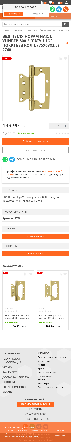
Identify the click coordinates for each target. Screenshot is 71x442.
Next (67, 266)
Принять (60, 430)
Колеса (41, 364)
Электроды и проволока (50, 387)
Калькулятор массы (35, 404)
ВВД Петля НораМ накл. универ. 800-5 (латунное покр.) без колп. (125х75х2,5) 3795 (51, 319)
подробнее (60, 434)
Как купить (10, 372)
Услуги (7, 367)
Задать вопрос (35, 253)
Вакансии (9, 391)
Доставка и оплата (15, 377)
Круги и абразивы (47, 372)
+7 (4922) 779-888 (35, 414)
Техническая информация (11, 360)
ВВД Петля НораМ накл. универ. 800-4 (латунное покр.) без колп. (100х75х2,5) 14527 (17, 319)
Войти (67, 2)
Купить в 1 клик (35, 150)
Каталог (43, 353)
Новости (8, 382)
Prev (60, 266)
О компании (11, 353)
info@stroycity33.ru (35, 419)
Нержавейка (44, 375)
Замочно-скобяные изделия (52, 357)
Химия (41, 379)
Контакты (35, 409)
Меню (54, 16)
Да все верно (14, 14)
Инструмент (44, 360)
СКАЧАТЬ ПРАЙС (35, 399)
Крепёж (42, 368)
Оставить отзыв (35, 236)
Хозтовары (43, 383)
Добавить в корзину (35, 141)
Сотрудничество (14, 387)
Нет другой (37, 14)
